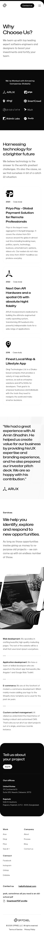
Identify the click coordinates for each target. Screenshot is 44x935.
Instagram (7, 865)
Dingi (5, 839)
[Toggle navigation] (39, 5)
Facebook (7, 860)
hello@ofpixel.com (27, 886)
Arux (4, 834)
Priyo (5, 844)
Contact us (28, 849)
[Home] (5, 6)
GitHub (6, 870)
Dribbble (6, 875)
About (26, 834)
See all (6, 849)
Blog (26, 844)
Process (27, 839)
